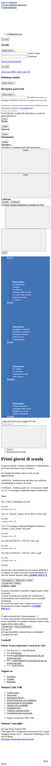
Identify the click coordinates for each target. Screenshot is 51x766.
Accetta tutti (11, 583)
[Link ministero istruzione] (13, 5)
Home (9, 449)
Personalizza (7, 580)
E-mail (31, 97)
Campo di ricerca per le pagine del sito (18, 421)
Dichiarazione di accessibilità (20, 703)
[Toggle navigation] (23, 240)
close (4, 253)
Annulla (5, 202)
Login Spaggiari (27, 108)
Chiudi (4, 126)
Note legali (12, 695)
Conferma (15, 202)
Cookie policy (13, 692)
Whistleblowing (14, 708)
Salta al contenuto (9, 2)
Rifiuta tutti (24, 580)
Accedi (5, 39)
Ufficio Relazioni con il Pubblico (21, 700)
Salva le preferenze (23, 627)
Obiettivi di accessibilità (17, 705)
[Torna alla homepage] (25, 205)
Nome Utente (34, 53)
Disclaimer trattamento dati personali (17, 739)
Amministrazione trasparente (19, 713)
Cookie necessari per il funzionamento (18, 616)
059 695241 (16, 653)
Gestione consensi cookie (18, 710)
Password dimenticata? (11, 61)
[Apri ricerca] (27, 217)
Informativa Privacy (16, 698)
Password (32, 56)
